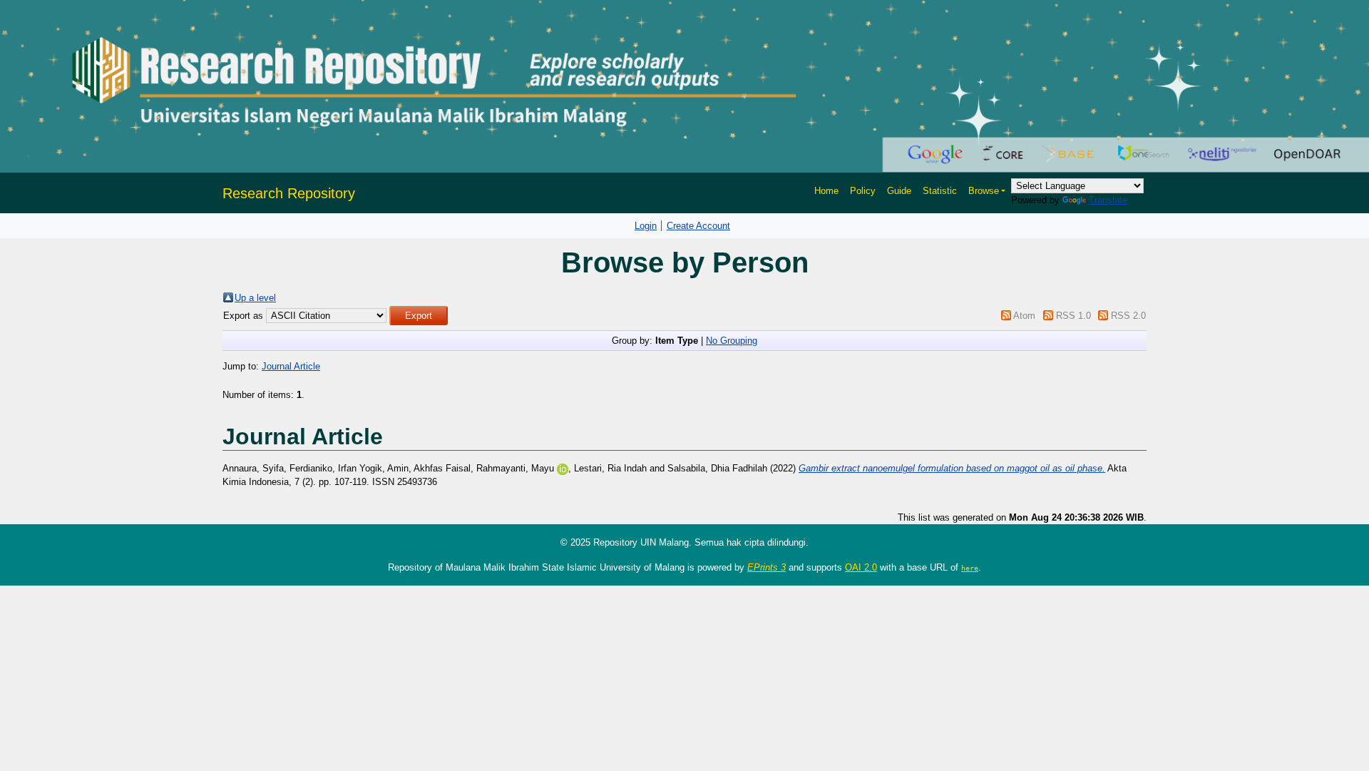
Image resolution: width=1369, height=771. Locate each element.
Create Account (698, 225)
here (969, 567)
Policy (863, 190)
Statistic (940, 190)
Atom (1024, 315)
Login (646, 225)
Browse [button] (983, 190)
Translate (1108, 200)
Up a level (255, 297)
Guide (899, 190)
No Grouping (731, 340)
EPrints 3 (766, 567)
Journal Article (291, 366)
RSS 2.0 (1128, 315)
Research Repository (288, 193)
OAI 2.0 (861, 567)
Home (826, 190)
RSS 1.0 (1073, 315)
